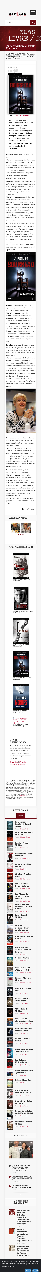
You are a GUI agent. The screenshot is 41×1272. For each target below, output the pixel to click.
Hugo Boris (23, 1083)
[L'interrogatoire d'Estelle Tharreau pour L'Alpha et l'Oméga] (21, 720)
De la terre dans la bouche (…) (21, 580)
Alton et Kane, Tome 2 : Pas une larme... (23, 949)
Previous (21, 1160)
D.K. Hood (23, 955)
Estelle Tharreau (14, 56)
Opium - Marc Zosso (24, 958)
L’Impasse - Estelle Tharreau (21, 645)
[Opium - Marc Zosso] (10, 961)
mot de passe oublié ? (18, 764)
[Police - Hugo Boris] (10, 1083)
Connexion (14, 762)
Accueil (11, 53)
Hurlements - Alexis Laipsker (24, 854)
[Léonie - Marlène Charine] (10, 981)
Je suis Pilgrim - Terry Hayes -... (22, 999)
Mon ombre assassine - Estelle (23, 612)
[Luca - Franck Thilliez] (10, 918)
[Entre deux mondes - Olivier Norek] (10, 1053)
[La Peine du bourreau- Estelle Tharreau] (21, 664)
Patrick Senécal (25, 901)
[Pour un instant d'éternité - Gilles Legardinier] (10, 971)
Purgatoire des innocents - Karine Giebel (23, 906)
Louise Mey (24, 993)
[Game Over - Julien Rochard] (10, 1104)
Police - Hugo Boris (23, 1080)
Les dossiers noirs (22, 53)
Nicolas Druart (25, 879)
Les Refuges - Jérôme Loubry (22, 1061)
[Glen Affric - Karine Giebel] (10, 940)
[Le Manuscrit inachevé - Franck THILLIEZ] (10, 825)
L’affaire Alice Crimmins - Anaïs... (24, 1091)
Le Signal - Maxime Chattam (24, 833)
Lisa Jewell (23, 869)
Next (21, 1195)
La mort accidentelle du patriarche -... (22, 927)
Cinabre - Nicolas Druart (23, 875)
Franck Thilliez (24, 829)
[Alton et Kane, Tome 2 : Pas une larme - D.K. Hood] (10, 951)
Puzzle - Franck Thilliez (22, 844)
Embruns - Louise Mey (23, 989)
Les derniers (20, 1202)
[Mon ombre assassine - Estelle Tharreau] (21, 598)
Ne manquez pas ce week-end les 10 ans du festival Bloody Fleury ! (23, 1250)
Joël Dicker (23, 1075)
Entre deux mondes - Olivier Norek (24, 1050)
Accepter (28, 1270)
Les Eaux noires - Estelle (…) (20, 711)
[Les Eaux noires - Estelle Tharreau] (21, 697)
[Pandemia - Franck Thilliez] (10, 1125)
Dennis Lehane (25, 889)
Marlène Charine (25, 983)
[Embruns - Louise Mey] (10, 991)
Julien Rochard (24, 1106)
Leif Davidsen (24, 933)
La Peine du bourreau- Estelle (22, 678)
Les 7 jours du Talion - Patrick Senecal (22, 896)
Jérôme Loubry (25, 1065)
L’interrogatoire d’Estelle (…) (20, 725)
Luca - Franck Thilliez (21, 916)
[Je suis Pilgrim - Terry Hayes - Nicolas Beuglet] (10, 1002)
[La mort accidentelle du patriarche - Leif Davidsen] (10, 929)
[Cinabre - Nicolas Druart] (10, 877)
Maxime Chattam (25, 837)
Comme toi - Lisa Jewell (23, 865)
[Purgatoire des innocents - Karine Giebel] (10, 908)
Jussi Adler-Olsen (25, 1024)
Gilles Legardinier (25, 973)
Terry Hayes (24, 1003)
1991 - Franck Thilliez (21, 1010)
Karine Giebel (24, 911)
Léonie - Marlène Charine (23, 979)
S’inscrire (22, 762)
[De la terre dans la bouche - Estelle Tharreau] (21, 565)
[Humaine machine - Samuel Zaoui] (10, 1032)
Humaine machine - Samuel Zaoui (24, 1029)
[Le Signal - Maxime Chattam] (10, 836)
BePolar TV (20, 1135)
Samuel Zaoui (24, 1033)
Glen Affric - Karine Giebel (24, 937)
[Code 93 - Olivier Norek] (10, 1042)
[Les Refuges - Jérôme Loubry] (10, 1063)
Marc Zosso (24, 960)
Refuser (35, 1270)
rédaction (22, 796)
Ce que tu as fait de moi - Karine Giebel (24, 1112)
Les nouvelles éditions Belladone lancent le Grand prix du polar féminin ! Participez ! (24, 1217)
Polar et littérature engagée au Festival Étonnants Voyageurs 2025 (24, 1235)
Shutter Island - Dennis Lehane (22, 885)
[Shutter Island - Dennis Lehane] (10, 887)
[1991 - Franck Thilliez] (10, 1012)
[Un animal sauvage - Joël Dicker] (10, 1073)
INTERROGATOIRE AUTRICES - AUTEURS (20, 55)
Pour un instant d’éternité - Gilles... (24, 969)
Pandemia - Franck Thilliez (23, 1122)
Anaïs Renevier (25, 1095)
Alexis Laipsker (25, 858)
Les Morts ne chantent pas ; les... (24, 1020)
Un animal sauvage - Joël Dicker (24, 1071)
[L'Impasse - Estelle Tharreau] (21, 631)
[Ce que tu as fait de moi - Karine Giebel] (10, 1114)
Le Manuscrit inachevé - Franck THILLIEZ (23, 824)
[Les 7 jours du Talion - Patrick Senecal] (10, 897)
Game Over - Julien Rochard (24, 1102)
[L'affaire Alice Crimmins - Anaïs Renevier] (10, 1094)
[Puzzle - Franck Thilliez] (10, 846)
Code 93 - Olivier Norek (22, 1039)
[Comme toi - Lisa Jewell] (10, 867)
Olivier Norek (24, 1043)
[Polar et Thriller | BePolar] (17, 14)
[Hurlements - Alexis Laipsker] (10, 857)
